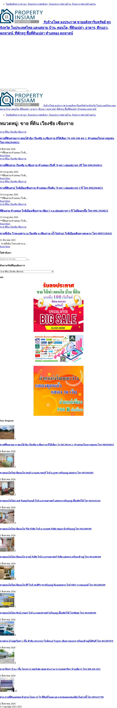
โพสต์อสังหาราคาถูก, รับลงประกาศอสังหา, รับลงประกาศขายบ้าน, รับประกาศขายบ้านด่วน (51, 4)
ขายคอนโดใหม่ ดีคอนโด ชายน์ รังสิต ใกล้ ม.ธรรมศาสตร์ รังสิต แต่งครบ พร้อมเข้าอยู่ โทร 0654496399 (50, 557)
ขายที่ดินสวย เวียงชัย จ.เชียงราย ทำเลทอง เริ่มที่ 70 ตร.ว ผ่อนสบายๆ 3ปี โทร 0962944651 (51, 165)
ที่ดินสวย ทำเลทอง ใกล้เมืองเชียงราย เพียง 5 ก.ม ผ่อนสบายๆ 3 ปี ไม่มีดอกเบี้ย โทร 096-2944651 (54, 210)
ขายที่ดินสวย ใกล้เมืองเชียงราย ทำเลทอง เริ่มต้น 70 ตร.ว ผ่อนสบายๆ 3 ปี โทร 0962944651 (51, 187)
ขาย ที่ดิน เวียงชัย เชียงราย (13, 132)
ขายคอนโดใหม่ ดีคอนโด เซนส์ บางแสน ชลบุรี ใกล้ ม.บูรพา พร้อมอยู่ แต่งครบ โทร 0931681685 (46, 473)
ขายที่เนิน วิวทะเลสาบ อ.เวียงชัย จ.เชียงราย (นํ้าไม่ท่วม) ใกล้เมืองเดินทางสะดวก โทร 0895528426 (56, 233)
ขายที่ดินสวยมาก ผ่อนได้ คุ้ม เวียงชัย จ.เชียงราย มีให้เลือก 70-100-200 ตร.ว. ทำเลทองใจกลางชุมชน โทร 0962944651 (57, 444)
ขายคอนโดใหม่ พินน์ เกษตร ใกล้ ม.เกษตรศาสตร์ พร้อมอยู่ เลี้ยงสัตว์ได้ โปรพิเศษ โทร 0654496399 (48, 613)
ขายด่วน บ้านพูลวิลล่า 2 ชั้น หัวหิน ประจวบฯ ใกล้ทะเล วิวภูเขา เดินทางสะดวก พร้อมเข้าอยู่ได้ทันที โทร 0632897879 (56, 641)
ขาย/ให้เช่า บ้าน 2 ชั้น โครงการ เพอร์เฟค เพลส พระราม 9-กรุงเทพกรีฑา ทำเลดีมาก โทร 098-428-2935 (50, 669)
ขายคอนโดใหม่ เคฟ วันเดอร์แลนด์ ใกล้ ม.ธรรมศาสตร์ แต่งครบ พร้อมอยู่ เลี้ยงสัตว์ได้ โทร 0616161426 (50, 501)
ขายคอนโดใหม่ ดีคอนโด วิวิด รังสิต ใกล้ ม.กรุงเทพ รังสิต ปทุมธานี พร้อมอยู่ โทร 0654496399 (45, 529)
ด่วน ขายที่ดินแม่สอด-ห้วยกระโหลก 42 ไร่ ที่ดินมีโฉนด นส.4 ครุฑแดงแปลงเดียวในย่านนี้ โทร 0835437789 (52, 697)
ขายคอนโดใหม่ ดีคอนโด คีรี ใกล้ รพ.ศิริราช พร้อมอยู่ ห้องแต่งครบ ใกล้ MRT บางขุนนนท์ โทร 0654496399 (52, 585)
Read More (5, 155)
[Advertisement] (58, 59)
